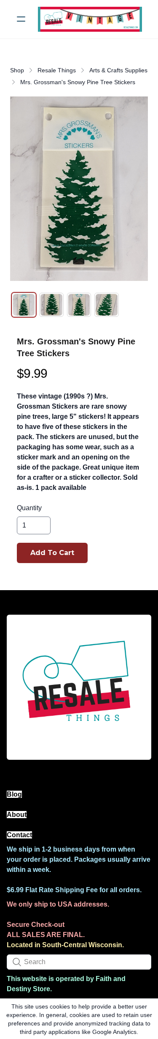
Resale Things (56, 70)
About (17, 814)
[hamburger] (21, 19)
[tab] (24, 305)
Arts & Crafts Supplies (118, 70)
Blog (14, 794)
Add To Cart (52, 553)
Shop (17, 70)
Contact (19, 834)
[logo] (90, 19)
